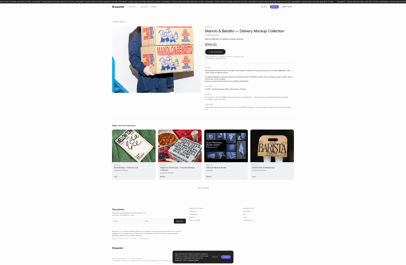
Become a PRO (248, 208)
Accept (226, 257)
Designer (144, 7)
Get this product (215, 52)
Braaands (118, 6)
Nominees (193, 211)
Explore (132, 7)
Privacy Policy (124, 238)
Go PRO (264, 7)
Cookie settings (144, 238)
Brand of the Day (196, 208)
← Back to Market (118, 22)
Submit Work (287, 7)
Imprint (134, 238)
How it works (194, 220)
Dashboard (247, 220)
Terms (114, 238)
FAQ (244, 214)
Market (154, 7)
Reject (215, 257)
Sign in (274, 7)
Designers (193, 214)
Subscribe (179, 221)
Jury (245, 217)
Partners (247, 211)
